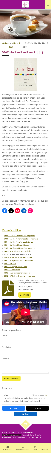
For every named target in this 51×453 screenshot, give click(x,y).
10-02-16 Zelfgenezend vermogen (17, 273)
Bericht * (5, 359)
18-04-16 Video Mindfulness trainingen (19, 242)
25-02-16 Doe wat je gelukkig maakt (18, 257)
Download (24, 295)
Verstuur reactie (11, 378)
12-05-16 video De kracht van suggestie (19, 236)
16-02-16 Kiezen (10, 264)
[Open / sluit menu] (48, 4)
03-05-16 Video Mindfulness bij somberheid (21, 239)
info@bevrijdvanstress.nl (11, 435)
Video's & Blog (11, 230)
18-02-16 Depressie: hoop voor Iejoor (18, 261)
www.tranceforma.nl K (21, 437)
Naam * (5, 335)
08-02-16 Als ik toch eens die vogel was (19, 276)
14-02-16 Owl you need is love (15, 267)
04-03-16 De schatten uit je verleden (18, 251)
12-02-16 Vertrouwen (12, 270)
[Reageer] (46, 395)
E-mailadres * (7, 347)
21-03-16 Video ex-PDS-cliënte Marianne (19, 248)
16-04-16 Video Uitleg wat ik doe (16, 245)
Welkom (5, 43)
